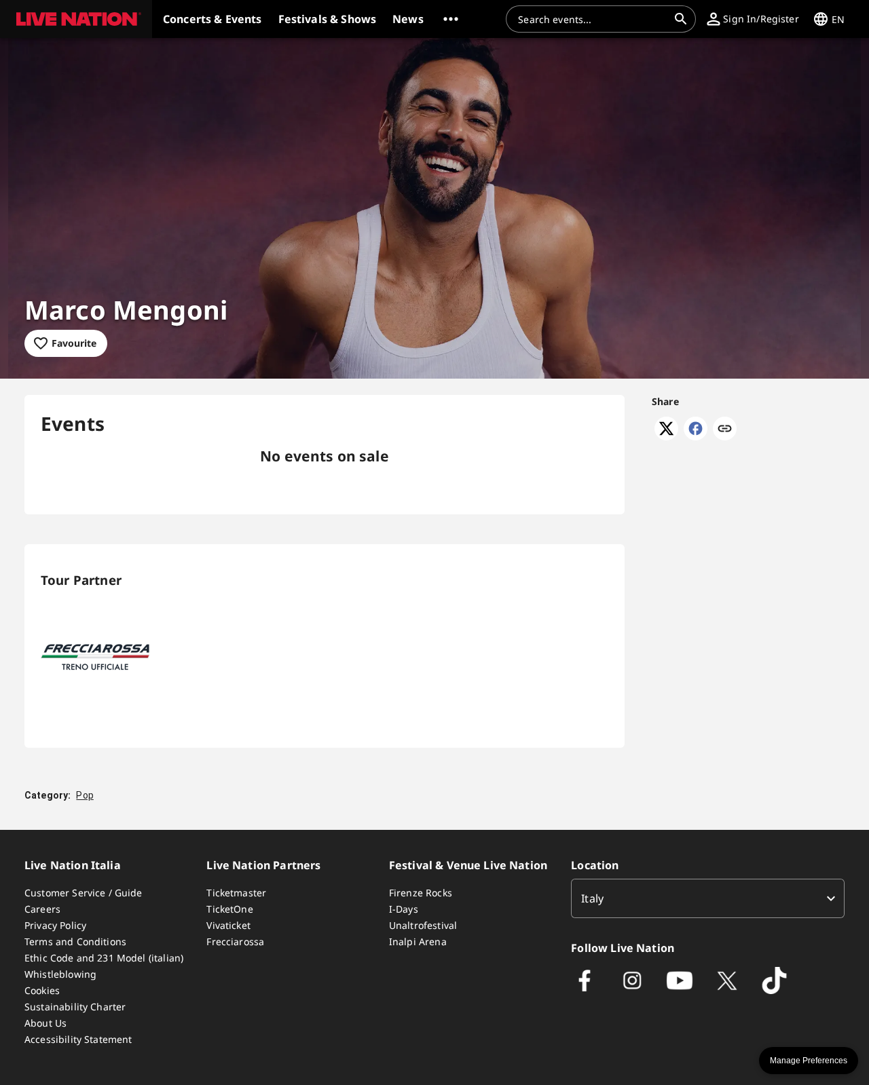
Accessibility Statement (78, 1039)
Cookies (42, 990)
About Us (45, 1022)
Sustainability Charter (75, 1006)
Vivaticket (228, 925)
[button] (76, 19)
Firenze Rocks (420, 892)
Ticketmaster (236, 892)
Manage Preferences (808, 1060)
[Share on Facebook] (695, 436)
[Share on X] (666, 436)
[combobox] (593, 19)
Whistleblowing (60, 974)
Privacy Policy (55, 925)
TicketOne (229, 908)
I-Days (403, 908)
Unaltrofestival (423, 925)
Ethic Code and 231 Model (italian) (103, 957)
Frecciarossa (235, 941)
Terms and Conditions (75, 941)
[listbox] (708, 898)
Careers (42, 908)
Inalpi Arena (418, 941)
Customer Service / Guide (83, 892)
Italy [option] (592, 898)
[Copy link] (725, 429)
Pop (84, 795)
